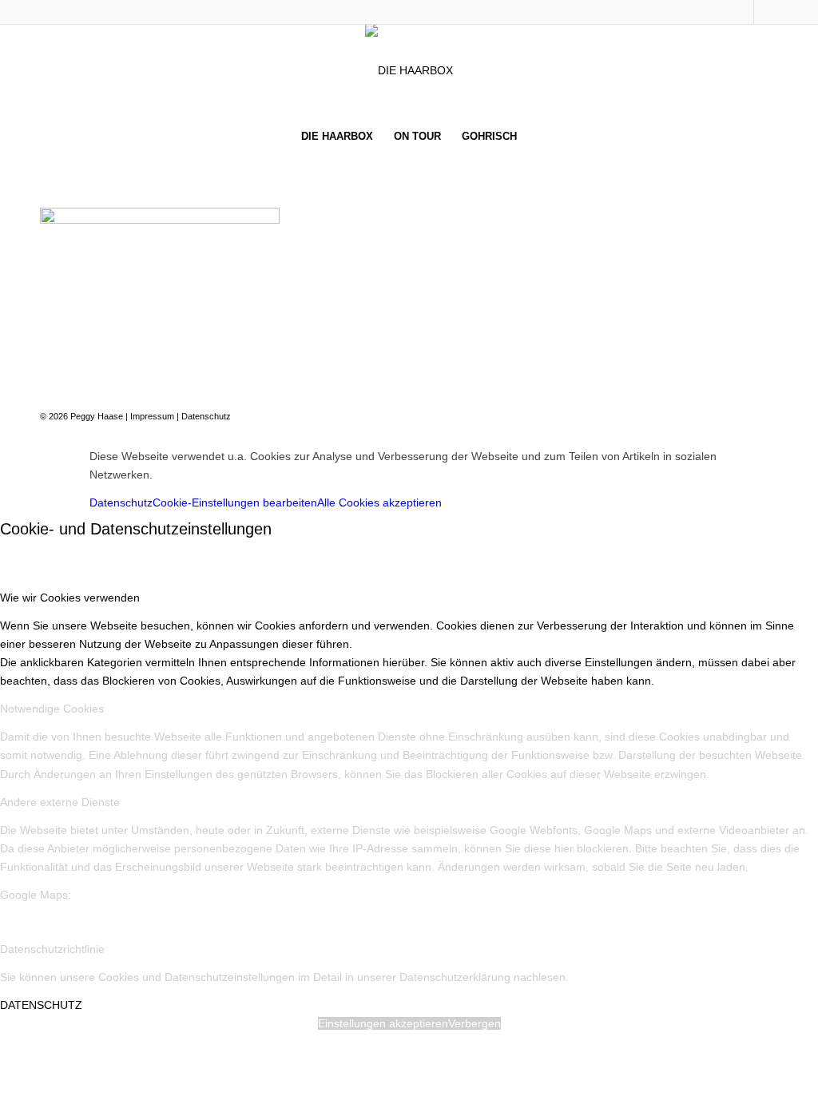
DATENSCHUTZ (41, 1005)
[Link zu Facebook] (741, 12)
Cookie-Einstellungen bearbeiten (235, 502)
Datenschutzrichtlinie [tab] (52, 949)
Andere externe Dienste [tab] (60, 802)
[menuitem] (337, 137)
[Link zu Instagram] (766, 12)
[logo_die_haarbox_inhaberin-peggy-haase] (409, 70)
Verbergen (474, 1023)
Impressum (152, 416)
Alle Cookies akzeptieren (379, 502)
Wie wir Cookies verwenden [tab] (70, 597)
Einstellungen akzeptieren (383, 1023)
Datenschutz (206, 416)
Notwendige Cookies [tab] (52, 708)
